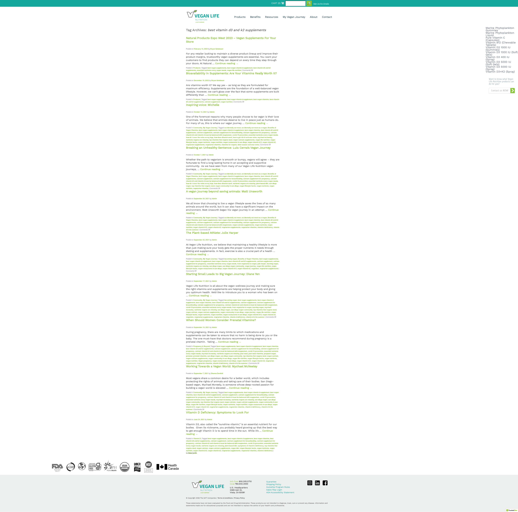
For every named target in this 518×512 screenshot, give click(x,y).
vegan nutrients (204, 142)
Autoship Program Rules (278, 487)
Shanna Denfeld (217, 373)
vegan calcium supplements (244, 140)
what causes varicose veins (248, 144)
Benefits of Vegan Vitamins (248, 259)
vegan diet (235, 448)
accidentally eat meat (232, 127)
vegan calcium (191, 312)
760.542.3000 (241, 484)
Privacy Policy (239, 498)
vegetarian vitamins (213, 144)
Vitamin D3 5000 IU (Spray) (498, 68)
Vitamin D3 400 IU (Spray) (497, 58)
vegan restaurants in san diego (235, 142)
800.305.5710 (245, 481)
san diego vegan (215, 266)
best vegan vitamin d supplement (240, 68)
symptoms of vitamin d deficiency (251, 445)
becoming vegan (230, 259)
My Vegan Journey (294, 16)
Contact (327, 16)
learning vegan (272, 263)
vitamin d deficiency (265, 227)
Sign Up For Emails (321, 4)
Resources (271, 16)
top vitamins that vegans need (220, 140)
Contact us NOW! (499, 90)
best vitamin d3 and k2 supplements (242, 261)
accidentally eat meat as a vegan (254, 127)
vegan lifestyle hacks (248, 186)
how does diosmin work (223, 137)
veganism (255, 268)
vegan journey (250, 266)
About (313, 16)
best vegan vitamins (261, 99)
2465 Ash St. (236, 490)
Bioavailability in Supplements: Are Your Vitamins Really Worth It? (231, 73)
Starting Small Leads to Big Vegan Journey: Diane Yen (223, 274)
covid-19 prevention (240, 135)
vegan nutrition (226, 102)
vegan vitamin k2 (269, 142)
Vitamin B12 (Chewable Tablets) (501, 43)
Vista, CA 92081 (237, 492)
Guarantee (271, 481)
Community (197, 127)
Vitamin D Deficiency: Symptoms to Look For (217, 412)
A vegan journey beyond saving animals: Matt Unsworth (224, 191)
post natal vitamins (255, 353)
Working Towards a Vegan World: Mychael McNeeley (221, 366)
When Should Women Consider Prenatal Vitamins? (221, 320)
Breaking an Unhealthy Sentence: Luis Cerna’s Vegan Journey (228, 147)
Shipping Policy (273, 484)
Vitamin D (197, 438)
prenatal (189, 356)
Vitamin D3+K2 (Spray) (500, 71)
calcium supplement (212, 102)
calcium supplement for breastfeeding (227, 132)
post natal (244, 353)
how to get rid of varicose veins (245, 137)
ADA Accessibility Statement (280, 492)
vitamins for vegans (229, 144)
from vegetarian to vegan (247, 263)
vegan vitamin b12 (255, 142)
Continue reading (226, 63)
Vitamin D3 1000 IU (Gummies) (498, 48)
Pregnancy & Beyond (201, 346)
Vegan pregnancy (205, 361)
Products (240, 16)
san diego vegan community (233, 266)
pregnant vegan (270, 353)
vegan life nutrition (234, 70)
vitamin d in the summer (255, 317)
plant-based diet (262, 183)
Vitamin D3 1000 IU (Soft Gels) (502, 53)
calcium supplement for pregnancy (256, 132)
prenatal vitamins (200, 356)
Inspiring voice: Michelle (202, 104)
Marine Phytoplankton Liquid (500, 34)
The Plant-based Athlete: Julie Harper (212, 232)
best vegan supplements (216, 68)
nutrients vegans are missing (197, 140)
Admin (211, 112)
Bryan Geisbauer (216, 49)
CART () (276, 3)
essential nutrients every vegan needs (211, 70)
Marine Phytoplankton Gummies (500, 29)
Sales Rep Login (274, 490)
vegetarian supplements (195, 144)
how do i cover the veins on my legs (199, 137)
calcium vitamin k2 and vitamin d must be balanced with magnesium (231, 133)
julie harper (261, 263)
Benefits (255, 16)
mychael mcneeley (265, 137)
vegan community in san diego (227, 186)
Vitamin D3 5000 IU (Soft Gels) (498, 63)
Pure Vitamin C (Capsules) (495, 39)
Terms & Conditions (225, 498)
